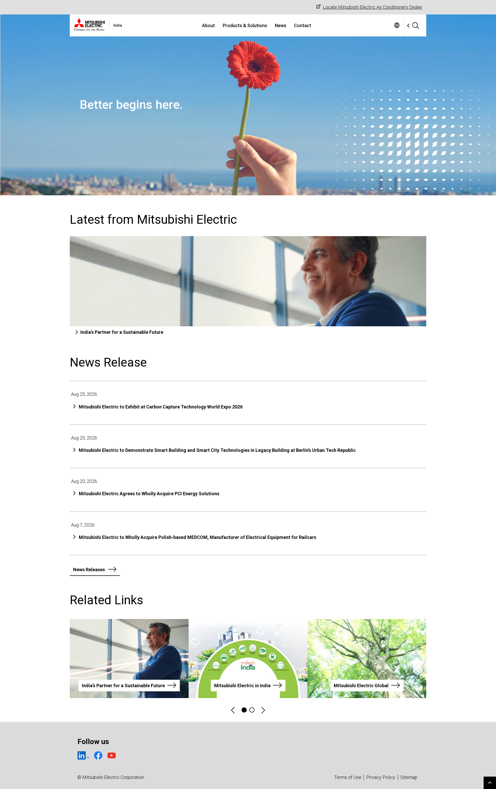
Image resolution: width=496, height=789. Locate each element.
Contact (302, 25)
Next (262, 710)
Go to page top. (490, 783)
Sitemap (408, 777)
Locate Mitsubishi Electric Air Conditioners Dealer (372, 7)
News (280, 25)
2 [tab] (251, 710)
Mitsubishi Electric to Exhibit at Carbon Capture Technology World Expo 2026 (161, 406)
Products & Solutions (245, 25)
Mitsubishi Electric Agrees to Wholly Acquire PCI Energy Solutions (149, 493)
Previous (233, 710)
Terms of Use (347, 777)
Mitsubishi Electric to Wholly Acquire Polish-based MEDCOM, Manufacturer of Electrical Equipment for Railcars (197, 537)
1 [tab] (244, 710)
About (208, 25)
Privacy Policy (380, 777)
